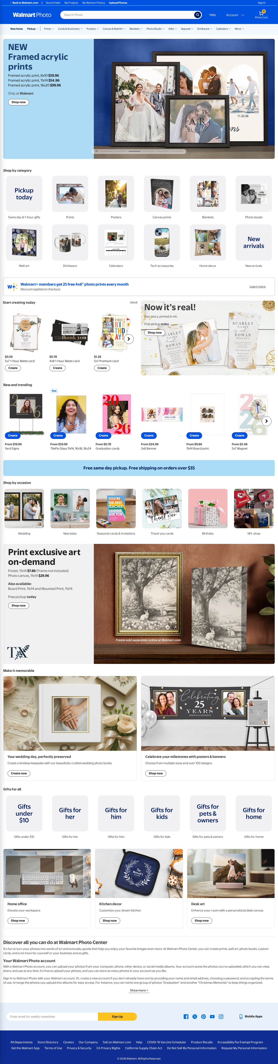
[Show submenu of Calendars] (230, 28)
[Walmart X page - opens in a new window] (194, 1016)
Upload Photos (118, 2)
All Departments (21, 1042)
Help (212, 15)
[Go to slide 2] (121, 151)
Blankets (135, 28)
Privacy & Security (79, 1048)
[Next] (129, 339)
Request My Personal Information (244, 1048)
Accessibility (226, 1042)
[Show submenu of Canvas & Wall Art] (124, 28)
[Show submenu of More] (243, 28)
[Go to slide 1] (106, 151)
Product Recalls (202, 1042)
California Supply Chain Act (143, 1048)
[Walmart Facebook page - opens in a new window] (186, 1016)
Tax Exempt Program (248, 1042)
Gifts (171, 28)
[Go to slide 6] (177, 151)
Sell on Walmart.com (117, 1042)
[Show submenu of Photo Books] (163, 28)
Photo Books (154, 28)
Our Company (88, 1042)
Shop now (19, 102)
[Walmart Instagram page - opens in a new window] (221, 1016)
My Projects (71, 2)
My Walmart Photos (93, 2)
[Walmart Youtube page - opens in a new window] (212, 1016)
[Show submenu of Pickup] (38, 28)
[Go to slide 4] (149, 151)
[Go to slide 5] (163, 151)
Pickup (31, 28)
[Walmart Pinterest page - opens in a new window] (203, 1016)
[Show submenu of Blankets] (141, 28)
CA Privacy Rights (108, 1048)
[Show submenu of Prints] (53, 28)
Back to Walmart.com (25, 2)
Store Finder (53, 2)
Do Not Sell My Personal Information (192, 1048)
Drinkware (203, 28)
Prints (47, 28)
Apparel (185, 28)
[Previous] (11, 339)
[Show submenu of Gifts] (176, 28)
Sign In (261, 2)
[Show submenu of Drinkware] (211, 28)
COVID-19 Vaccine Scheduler (166, 1042)
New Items (16, 28)
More (238, 28)
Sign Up (117, 1016)
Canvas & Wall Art (113, 28)
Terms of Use (53, 1048)
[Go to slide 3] (135, 151)
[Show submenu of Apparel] (192, 28)
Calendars (222, 28)
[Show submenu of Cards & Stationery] (81, 28)
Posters (91, 28)
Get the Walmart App (25, 1048)
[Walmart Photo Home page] (32, 15)
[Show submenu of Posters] (97, 28)
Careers (68, 1042)
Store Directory (47, 1042)
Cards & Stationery (69, 28)
